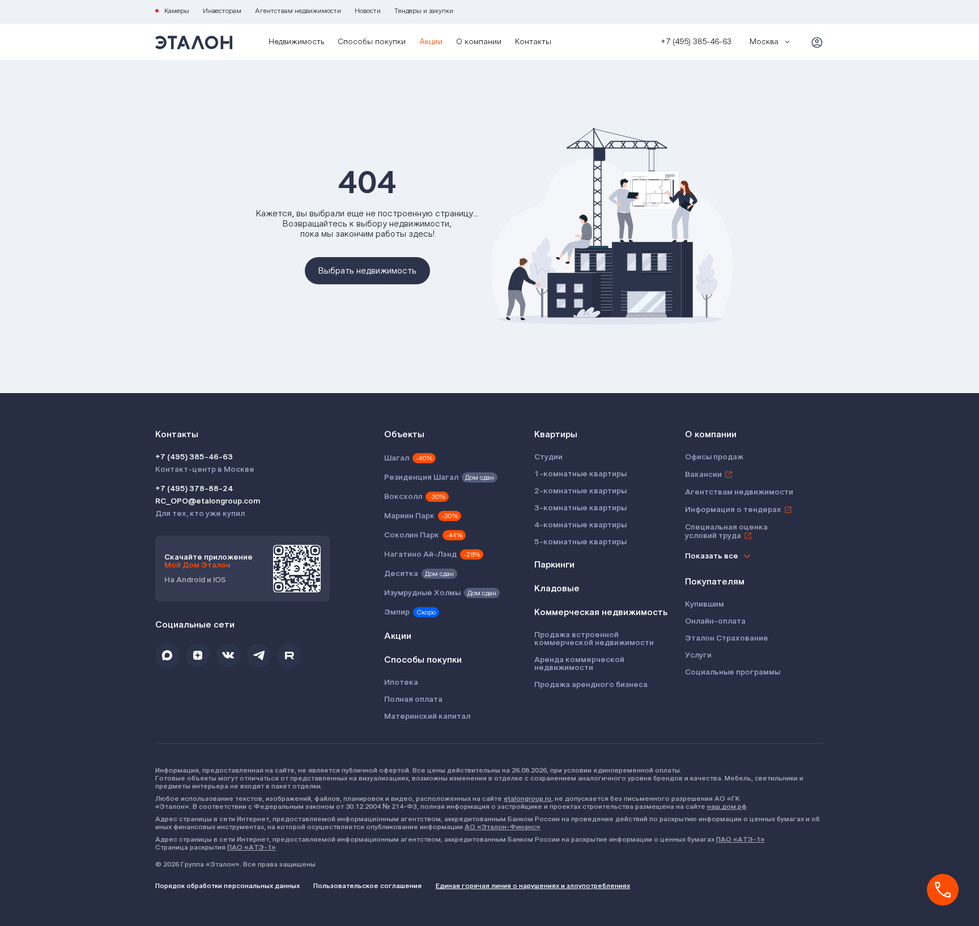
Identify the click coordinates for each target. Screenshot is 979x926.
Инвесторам (222, 10)
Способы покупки (372, 42)
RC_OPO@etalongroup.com (207, 501)
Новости (368, 10)
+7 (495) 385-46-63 (194, 457)
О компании (478, 42)
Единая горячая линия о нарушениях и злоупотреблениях (533, 885)
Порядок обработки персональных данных (227, 885)
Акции (430, 42)
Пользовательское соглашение (367, 885)
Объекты (404, 434)
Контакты (533, 42)
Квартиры (555, 434)
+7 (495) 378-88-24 (194, 489)
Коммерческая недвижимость (600, 612)
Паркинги (554, 564)
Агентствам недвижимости (298, 10)
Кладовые (557, 588)
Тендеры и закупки (423, 10)
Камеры (176, 10)
